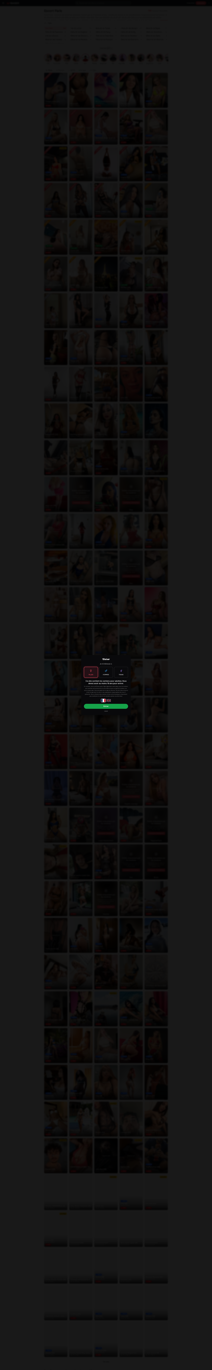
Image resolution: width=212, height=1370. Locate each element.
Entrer (106, 706)
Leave (106, 711)
